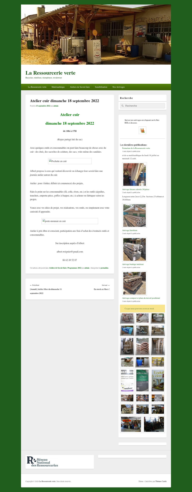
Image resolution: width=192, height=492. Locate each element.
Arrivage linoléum (129, 230)
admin (55, 106)
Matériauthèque (58, 86)
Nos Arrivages (118, 86)
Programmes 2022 (74, 268)
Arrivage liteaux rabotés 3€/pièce (135, 189)
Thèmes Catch (160, 481)
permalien (104, 268)
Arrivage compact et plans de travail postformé (141, 298)
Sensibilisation (101, 86)
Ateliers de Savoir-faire (80, 86)
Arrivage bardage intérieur (133, 264)
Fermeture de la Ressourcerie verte (136, 148)
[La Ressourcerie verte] (96, 63)
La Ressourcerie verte (50, 72)
